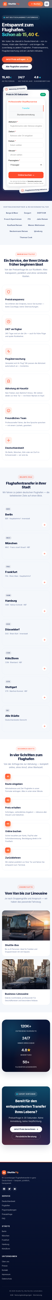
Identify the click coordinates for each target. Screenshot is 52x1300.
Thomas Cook (26, 237)
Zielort (11, 131)
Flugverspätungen (9, 1210)
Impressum (6, 1274)
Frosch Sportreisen (13, 219)
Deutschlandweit (8, 1201)
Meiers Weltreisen (36, 225)
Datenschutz (7, 1279)
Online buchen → (26, 175)
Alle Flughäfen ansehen (17, 66)
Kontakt (5, 1270)
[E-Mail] (15, 1189)
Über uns (5, 1261)
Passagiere (13, 160)
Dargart (27, 213)
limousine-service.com (35, 181)
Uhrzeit (11, 151)
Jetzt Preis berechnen (24, 1129)
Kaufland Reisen (14, 225)
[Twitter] (9, 1189)
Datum (11, 141)
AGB (11, 1295)
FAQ (3, 1218)
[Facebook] (4, 1189)
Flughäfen (6, 1205)
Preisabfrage (7, 1214)
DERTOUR (41, 213)
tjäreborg (38, 231)
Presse (4, 1266)
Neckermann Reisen (19, 231)
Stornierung (37, 1295)
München (5, 1236)
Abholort (12, 122)
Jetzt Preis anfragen (15, 59)
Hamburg (5, 1244)
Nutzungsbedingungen (23, 1295)
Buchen (37, 4)
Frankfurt (5, 1240)
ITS (29, 219)
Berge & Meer (12, 213)
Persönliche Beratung (26, 1136)
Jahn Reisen (42, 219)
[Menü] (46, 3)
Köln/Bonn (6, 1249)
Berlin (4, 1231)
